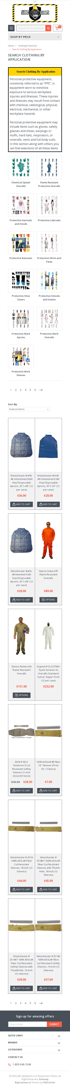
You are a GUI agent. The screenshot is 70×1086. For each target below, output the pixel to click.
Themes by (35, 1082)
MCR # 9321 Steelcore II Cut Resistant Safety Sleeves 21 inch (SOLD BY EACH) (21, 769)
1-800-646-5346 (22, 1064)
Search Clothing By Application (27, 49)
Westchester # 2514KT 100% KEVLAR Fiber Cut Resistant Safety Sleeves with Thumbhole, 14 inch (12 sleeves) (21, 965)
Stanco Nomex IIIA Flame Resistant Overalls (21, 670)
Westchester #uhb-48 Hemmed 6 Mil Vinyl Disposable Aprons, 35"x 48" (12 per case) (21, 578)
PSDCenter (49, 1082)
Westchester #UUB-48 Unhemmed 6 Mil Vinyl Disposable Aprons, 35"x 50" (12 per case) (48, 482)
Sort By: (13, 404)
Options (50, 599)
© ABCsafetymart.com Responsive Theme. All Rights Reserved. (35, 1077)
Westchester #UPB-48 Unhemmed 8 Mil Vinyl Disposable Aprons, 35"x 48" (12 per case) (21, 482)
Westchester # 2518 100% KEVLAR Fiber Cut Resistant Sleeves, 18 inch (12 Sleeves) (21, 864)
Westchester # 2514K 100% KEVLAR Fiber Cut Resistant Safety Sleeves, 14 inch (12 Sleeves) (48, 963)
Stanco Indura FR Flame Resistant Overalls (48, 574)
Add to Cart (23, 504)
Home (11, 45)
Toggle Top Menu (35, 2)
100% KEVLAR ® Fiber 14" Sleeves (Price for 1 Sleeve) (48, 765)
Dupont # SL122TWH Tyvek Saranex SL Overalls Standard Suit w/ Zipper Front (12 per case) (48, 673)
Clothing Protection (27, 45)
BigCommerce (23, 1082)
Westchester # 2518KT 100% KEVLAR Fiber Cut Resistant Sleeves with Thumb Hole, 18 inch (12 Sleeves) (48, 866)
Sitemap (43, 1079)
